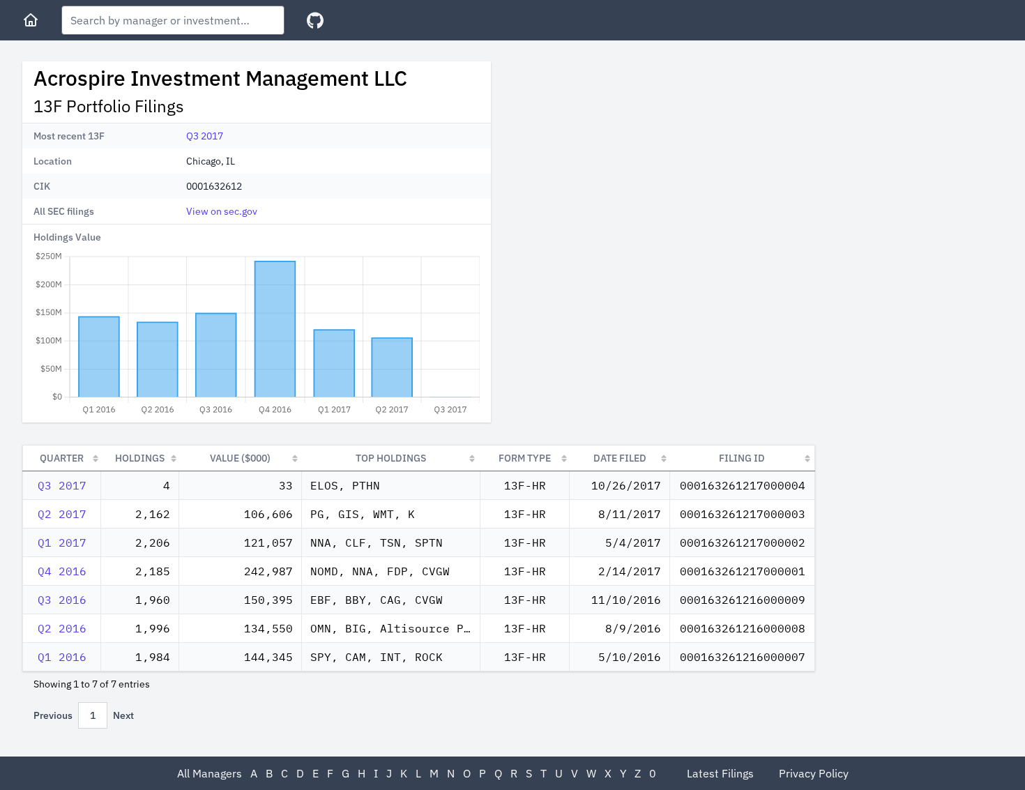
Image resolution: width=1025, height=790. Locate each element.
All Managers (209, 773)
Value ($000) (240, 458)
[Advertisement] (619, 159)
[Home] (30, 20)
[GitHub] (315, 20)
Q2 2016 (62, 628)
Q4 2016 (62, 571)
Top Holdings (391, 458)
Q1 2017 (62, 542)
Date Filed (619, 458)
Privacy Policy (814, 773)
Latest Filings (720, 773)
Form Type (525, 458)
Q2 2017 (62, 514)
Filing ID (742, 458)
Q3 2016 (62, 600)
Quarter (62, 458)
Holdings (140, 458)
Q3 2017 (204, 136)
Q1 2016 (62, 657)
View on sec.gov (221, 211)
